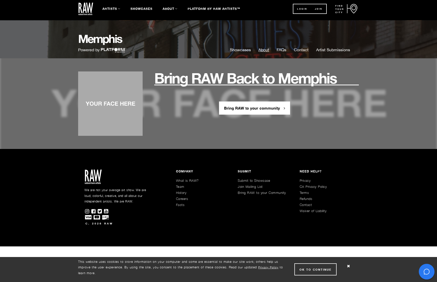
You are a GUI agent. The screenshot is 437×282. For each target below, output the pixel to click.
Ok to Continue (315, 269)
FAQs (281, 49)
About (168, 9)
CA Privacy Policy (313, 187)
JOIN (318, 9)
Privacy (305, 180)
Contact (301, 49)
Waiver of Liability (313, 211)
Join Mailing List (250, 187)
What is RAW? (187, 180)
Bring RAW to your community (252, 108)
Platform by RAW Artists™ (214, 9)
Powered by (89, 49)
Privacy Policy (268, 267)
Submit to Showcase (254, 180)
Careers (182, 199)
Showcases (141, 9)
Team (180, 187)
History (181, 193)
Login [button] (302, 9)
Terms (304, 193)
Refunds (306, 199)
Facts (180, 205)
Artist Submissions (333, 49)
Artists (109, 9)
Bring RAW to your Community (262, 193)
